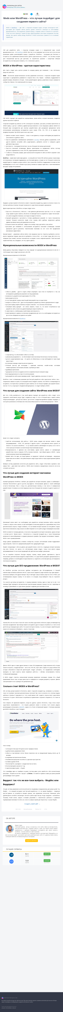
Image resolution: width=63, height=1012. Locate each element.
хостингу (36, 139)
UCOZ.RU (47, 860)
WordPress (14, 27)
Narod (14, 1008)
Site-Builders (9, 1008)
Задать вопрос (31, 840)
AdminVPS (21, 707)
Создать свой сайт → (32, 804)
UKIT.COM (47, 854)
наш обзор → (47, 856)
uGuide (3, 1008)
